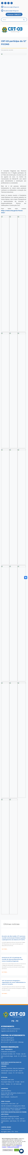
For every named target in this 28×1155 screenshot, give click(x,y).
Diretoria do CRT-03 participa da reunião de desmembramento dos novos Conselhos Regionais (12, 959)
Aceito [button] (16, 1150)
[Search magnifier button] (24, 20)
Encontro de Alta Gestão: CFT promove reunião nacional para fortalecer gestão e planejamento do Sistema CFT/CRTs (13, 937)
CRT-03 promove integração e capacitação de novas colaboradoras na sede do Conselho (14, 982)
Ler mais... (4, 949)
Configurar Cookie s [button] (7, 1150)
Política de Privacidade (13, 1147)
